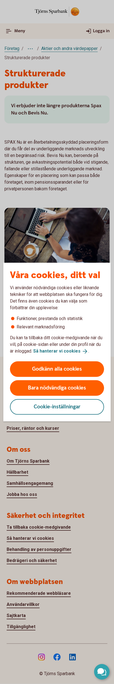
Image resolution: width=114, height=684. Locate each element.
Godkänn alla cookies (57, 368)
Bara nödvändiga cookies (57, 387)
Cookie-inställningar (57, 406)
